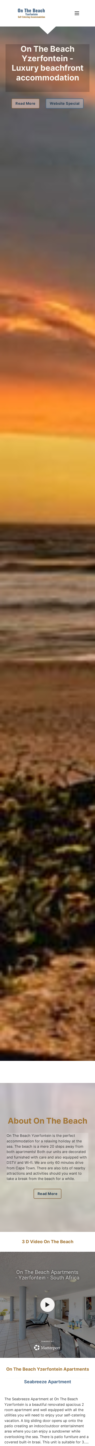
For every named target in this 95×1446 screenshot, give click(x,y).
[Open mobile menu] (77, 13)
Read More (25, 103)
